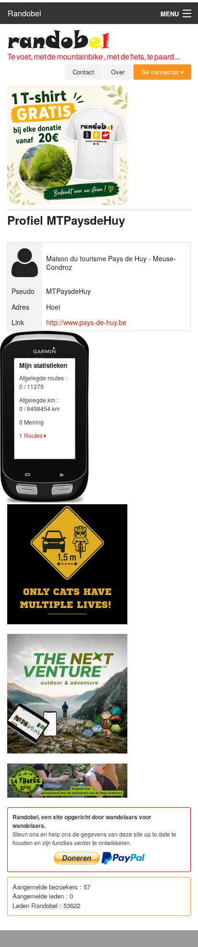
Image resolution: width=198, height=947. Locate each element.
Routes (34, 435)
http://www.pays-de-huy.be (86, 322)
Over (117, 71)
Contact (83, 71)
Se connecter (160, 71)
